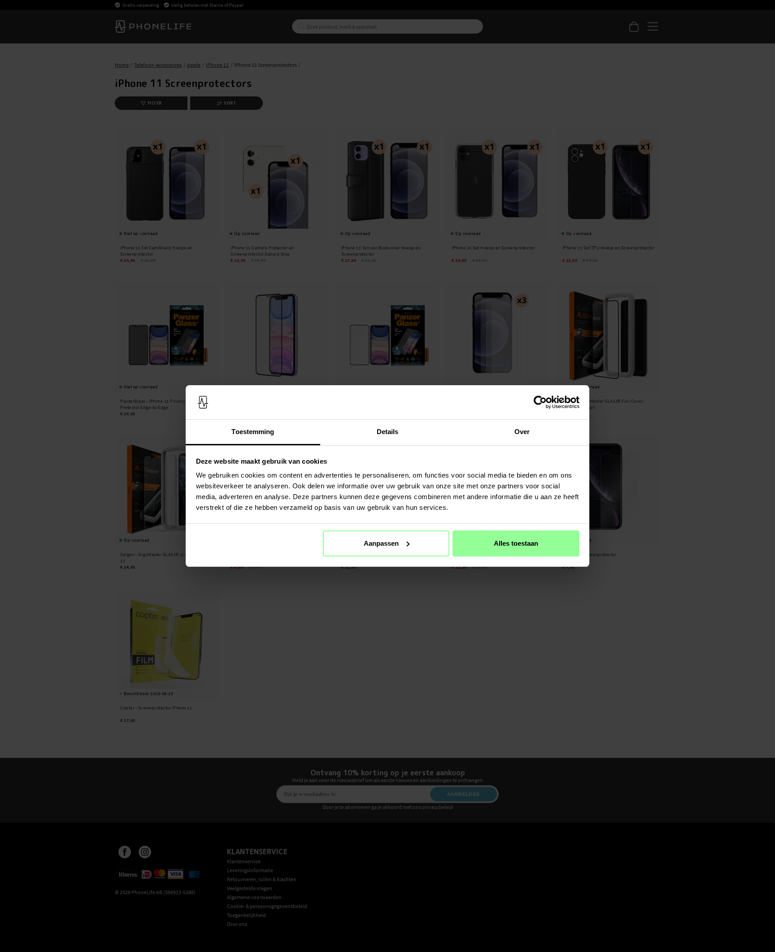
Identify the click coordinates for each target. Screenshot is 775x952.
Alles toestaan (516, 543)
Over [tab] (522, 431)
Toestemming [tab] (252, 431)
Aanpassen (381, 543)
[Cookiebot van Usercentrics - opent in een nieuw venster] (540, 402)
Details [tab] (388, 431)
